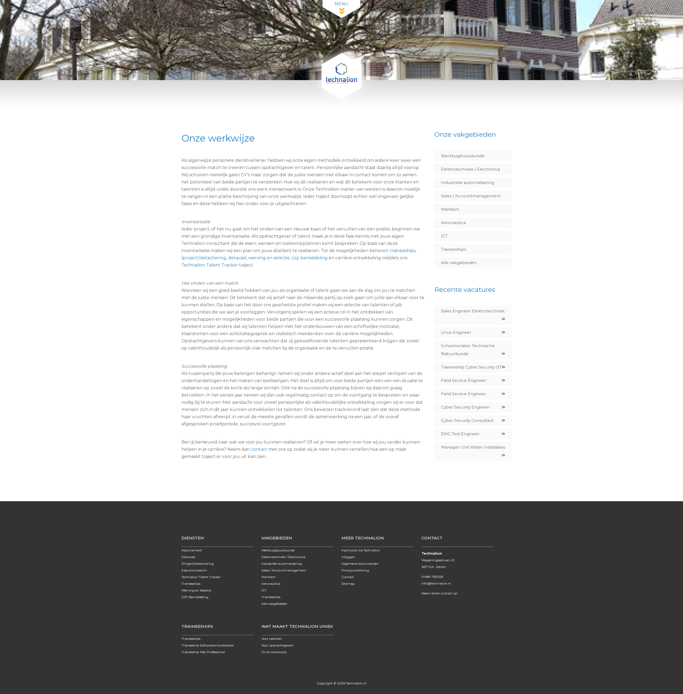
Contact (348, 577)
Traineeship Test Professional (203, 652)
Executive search (194, 570)
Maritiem (450, 209)
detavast (237, 257)
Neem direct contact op (439, 593)
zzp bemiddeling (310, 257)
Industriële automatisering (467, 182)
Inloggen (348, 557)
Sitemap (348, 584)
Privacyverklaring (355, 570)
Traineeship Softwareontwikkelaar (207, 645)
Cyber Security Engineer (465, 407)
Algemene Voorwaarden (360, 564)
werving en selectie (269, 257)
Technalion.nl (356, 683)
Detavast (188, 557)
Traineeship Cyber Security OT (471, 367)
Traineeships (453, 249)
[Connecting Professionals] (341, 97)
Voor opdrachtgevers (277, 645)
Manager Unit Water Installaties (473, 447)
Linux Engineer (456, 332)
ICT (444, 235)
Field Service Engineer (463, 380)
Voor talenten (271, 639)
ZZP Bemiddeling (194, 597)
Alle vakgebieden (458, 262)
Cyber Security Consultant (467, 420)
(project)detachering (203, 257)
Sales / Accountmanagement (471, 195)
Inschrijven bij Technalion (361, 550)
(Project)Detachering (197, 564)
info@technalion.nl (436, 583)
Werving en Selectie (196, 590)
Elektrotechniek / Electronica (470, 169)
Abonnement (191, 550)
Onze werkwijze (274, 652)
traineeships (402, 250)
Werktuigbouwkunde (463, 155)
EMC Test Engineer (460, 433)
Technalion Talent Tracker (209, 265)
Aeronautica (453, 222)
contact (259, 449)
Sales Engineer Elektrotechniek (473, 310)
